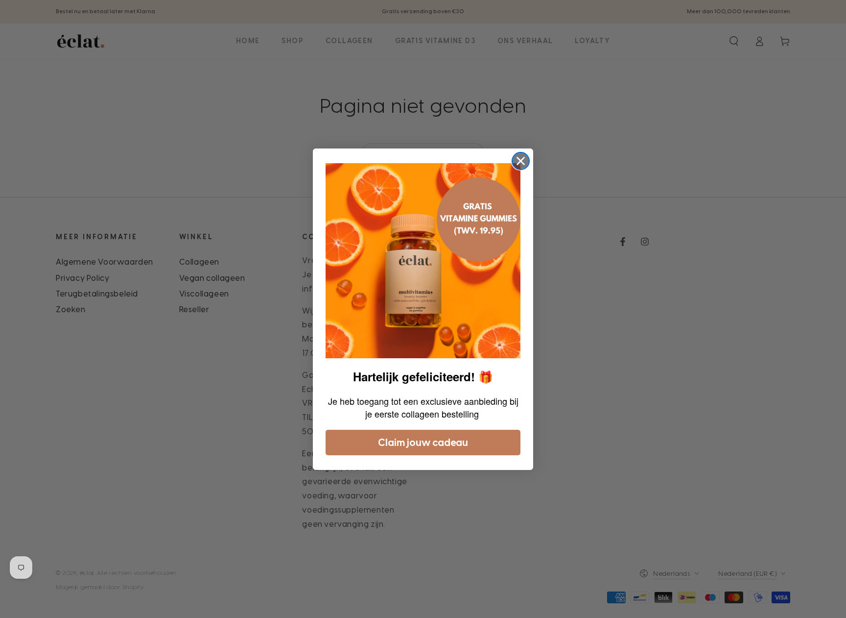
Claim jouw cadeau (423, 442)
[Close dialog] (520, 161)
